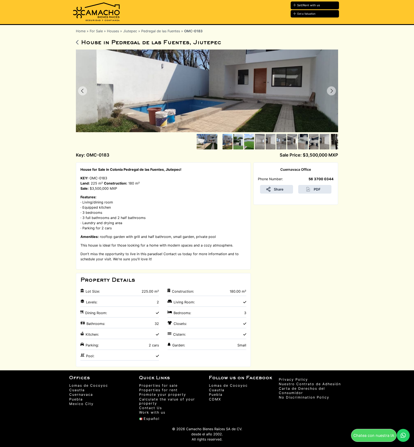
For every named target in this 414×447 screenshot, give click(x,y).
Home (81, 31)
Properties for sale (158, 385)
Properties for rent (158, 390)
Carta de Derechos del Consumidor (302, 390)
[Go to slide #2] (227, 141)
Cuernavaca (81, 394)
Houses (113, 31)
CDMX (215, 399)
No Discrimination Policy (304, 397)
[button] (403, 435)
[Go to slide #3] (238, 141)
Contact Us (150, 408)
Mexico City (81, 404)
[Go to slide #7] (281, 141)
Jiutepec (130, 31)
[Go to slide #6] (270, 141)
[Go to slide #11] (324, 141)
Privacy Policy (293, 379)
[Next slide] (331, 90)
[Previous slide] (82, 90)
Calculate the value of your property (167, 401)
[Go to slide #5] (259, 141)
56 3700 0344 (321, 179)
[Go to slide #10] (313, 141)
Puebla (76, 399)
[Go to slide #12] (335, 141)
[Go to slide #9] (303, 141)
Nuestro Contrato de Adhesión (310, 384)
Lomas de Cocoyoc (88, 385)
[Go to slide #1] (207, 141)
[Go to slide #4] (249, 141)
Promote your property (162, 394)
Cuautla (77, 390)
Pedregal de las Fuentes (161, 31)
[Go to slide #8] (292, 141)
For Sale (97, 31)
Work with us (152, 412)
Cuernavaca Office (295, 169)
